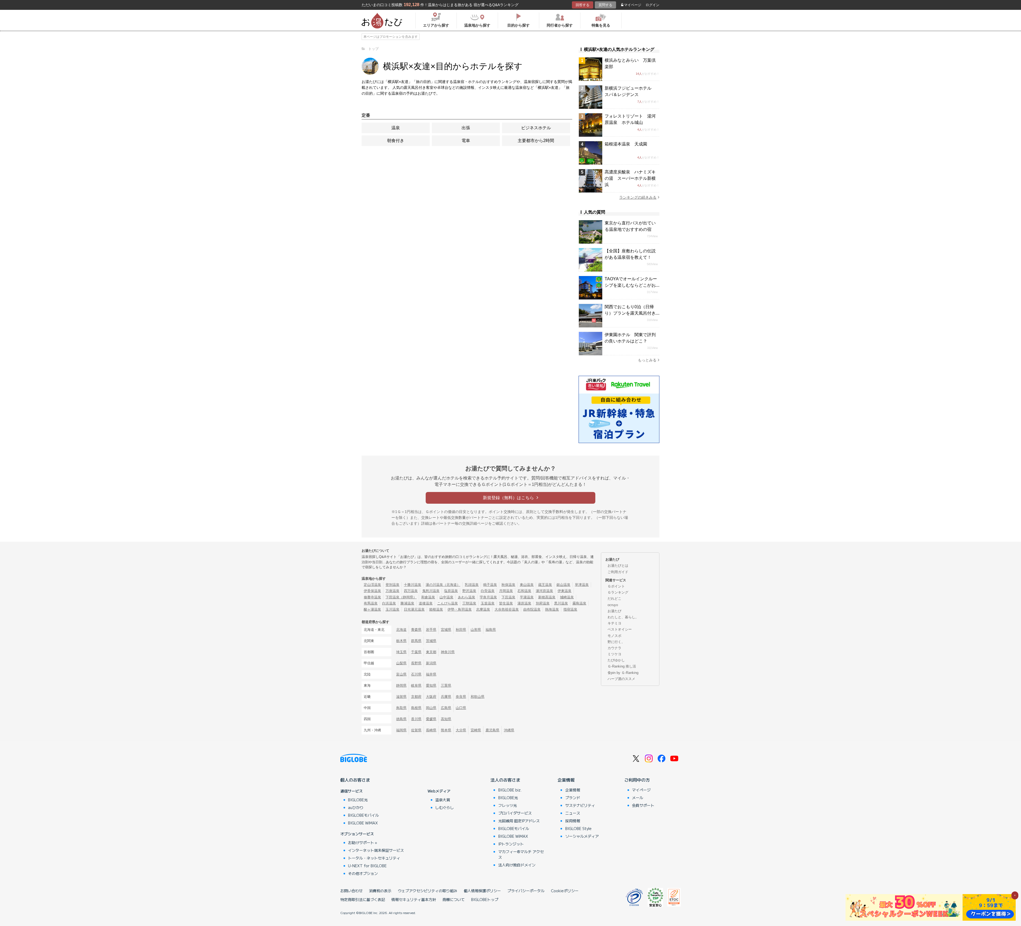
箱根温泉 (436, 609)
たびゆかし (616, 660)
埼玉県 (401, 652)
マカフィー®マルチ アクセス (521, 854)
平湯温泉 (527, 597)
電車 (466, 140)
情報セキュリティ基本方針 (413, 899)
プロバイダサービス (515, 813)
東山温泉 (527, 585)
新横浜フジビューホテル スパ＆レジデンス (630, 91)
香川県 (416, 719)
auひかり (355, 807)
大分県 (461, 730)
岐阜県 (416, 685)
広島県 (446, 708)
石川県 (416, 674)
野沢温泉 (469, 591)
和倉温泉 (428, 597)
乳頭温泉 (472, 585)
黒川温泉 (561, 603)
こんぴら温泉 (447, 603)
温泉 (395, 128)
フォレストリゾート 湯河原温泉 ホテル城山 (630, 119)
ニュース (572, 813)
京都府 (416, 697)
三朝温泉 (469, 603)
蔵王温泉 (545, 585)
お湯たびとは (618, 566)
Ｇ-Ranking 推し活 (622, 666)
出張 (466, 128)
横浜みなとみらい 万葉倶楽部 (630, 63)
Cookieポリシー (565, 890)
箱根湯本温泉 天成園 (626, 144)
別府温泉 (543, 603)
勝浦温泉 (407, 603)
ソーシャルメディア (582, 836)
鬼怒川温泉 (431, 591)
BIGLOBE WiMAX (363, 822)
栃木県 (401, 641)
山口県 (461, 708)
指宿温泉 (570, 609)
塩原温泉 (451, 591)
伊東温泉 (564, 591)
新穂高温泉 (546, 597)
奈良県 (461, 697)
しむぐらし (444, 807)
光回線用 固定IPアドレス (519, 820)
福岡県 (401, 730)
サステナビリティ (580, 805)
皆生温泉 (506, 603)
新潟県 (431, 663)
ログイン (652, 5)
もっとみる (647, 360)
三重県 (446, 685)
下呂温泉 (508, 597)
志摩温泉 (483, 609)
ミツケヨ (614, 654)
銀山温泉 (563, 585)
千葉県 (416, 652)
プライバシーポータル (526, 890)
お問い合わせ (351, 890)
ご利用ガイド (618, 572)
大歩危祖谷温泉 (507, 609)
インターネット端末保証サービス (376, 850)
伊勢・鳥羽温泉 (459, 609)
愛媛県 (431, 719)
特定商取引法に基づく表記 (362, 899)
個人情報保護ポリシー (482, 890)
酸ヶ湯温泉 (372, 609)
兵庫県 (446, 697)
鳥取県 (401, 708)
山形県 (476, 630)
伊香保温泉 (372, 591)
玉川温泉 (392, 609)
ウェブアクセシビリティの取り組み (427, 890)
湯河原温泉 (544, 591)
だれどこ (614, 598)
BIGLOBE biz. (510, 789)
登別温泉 (392, 585)
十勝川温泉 (412, 585)
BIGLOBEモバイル (363, 815)
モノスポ (614, 636)
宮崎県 (476, 730)
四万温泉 (411, 591)
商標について (453, 899)
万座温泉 (392, 591)
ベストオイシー (620, 629)
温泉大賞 (442, 799)
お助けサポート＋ (363, 842)
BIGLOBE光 (358, 799)
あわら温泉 (466, 597)
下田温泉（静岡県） (401, 597)
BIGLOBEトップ (484, 899)
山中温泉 (446, 597)
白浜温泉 (389, 603)
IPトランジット (511, 843)
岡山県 (431, 708)
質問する (605, 5)
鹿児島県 (492, 730)
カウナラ (614, 648)
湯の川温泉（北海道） (443, 585)
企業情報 (566, 780)
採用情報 (572, 820)
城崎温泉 (567, 597)
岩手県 (431, 630)
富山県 (401, 674)
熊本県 (446, 730)
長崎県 (431, 730)
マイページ (632, 5)
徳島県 (401, 719)
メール (637, 797)
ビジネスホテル (536, 128)
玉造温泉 (488, 603)
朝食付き (395, 140)
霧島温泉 (579, 603)
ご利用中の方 (637, 780)
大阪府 (431, 697)
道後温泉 (426, 603)
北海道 (401, 630)
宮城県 (446, 630)
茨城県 (431, 641)
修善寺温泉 (372, 597)
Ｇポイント (616, 586)
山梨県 (401, 663)
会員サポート (643, 805)
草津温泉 (582, 585)
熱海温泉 (552, 609)
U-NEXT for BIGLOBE (367, 865)
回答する (582, 5)
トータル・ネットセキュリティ (374, 858)
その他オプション (363, 873)
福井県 (431, 674)
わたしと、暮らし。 (623, 617)
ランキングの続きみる (637, 197)
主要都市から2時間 (536, 140)
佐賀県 (416, 730)
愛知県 (431, 685)
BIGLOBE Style (578, 828)
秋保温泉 (508, 585)
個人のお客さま (355, 780)
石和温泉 (524, 591)
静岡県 (401, 685)
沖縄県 (509, 730)
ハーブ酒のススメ (621, 679)
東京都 (431, 652)
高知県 (446, 719)
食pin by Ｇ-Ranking (623, 673)
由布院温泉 (532, 609)
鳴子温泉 (490, 585)
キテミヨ (614, 623)
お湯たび (614, 611)
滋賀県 (401, 697)
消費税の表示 (380, 890)
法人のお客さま (505, 780)
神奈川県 (448, 652)
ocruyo (613, 605)
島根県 (416, 708)
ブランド (572, 797)
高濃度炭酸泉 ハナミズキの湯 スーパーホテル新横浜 (630, 178)
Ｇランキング (618, 592)
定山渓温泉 (372, 585)
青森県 (416, 630)
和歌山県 (477, 697)
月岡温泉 (506, 591)
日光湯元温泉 (414, 609)
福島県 (491, 630)
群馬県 (416, 641)
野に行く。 (616, 642)
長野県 (416, 663)
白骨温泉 (488, 591)
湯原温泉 (524, 603)
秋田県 (461, 630)
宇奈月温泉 (488, 597)
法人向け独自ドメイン (516, 864)
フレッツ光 (507, 805)
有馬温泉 (371, 603)
